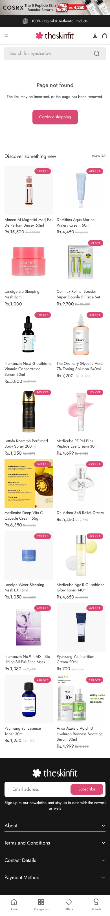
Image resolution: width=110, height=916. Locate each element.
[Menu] (6, 35)
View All (98, 156)
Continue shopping (55, 117)
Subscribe (86, 789)
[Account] (95, 36)
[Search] (97, 53)
